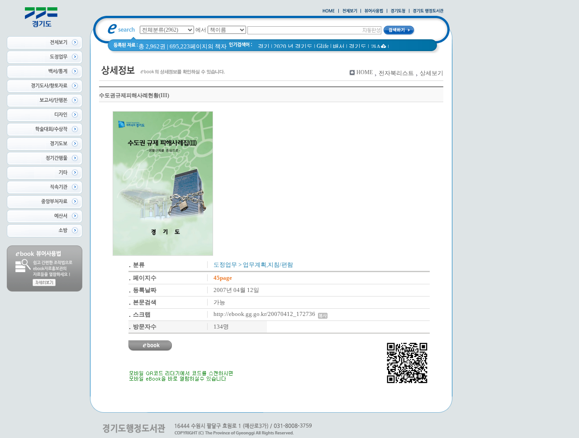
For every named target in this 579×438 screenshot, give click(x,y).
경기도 (357, 46)
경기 (264, 46)
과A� (378, 46)
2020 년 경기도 (293, 46)
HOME (364, 72)
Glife (323, 45)
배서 (339, 46)
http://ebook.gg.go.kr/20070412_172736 (266, 314)
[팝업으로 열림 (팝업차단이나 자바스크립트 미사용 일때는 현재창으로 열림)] (374, 11)
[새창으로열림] (398, 11)
